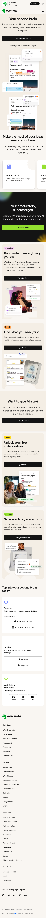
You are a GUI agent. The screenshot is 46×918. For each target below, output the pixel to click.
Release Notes (9, 616)
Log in (33, 46)
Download (34, 4)
